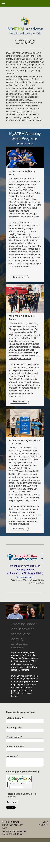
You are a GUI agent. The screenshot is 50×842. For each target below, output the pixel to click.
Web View (43, 825)
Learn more (18, 277)
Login (45, 822)
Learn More (18, 401)
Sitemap (15, 822)
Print (7, 822)
